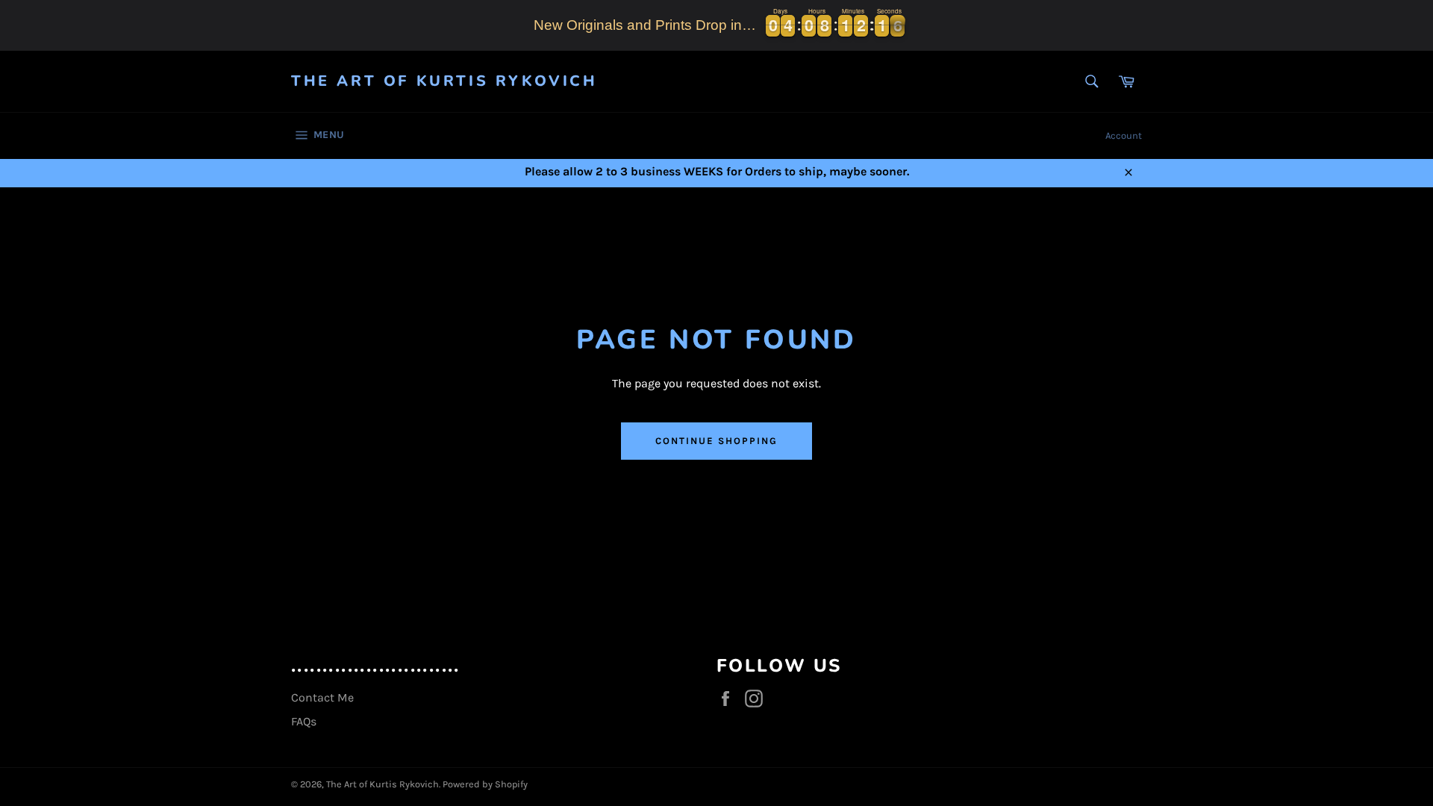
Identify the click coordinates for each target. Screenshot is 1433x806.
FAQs (303, 721)
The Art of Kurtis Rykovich (444, 81)
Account (1123, 135)
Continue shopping (716, 440)
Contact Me (322, 697)
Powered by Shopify (485, 784)
